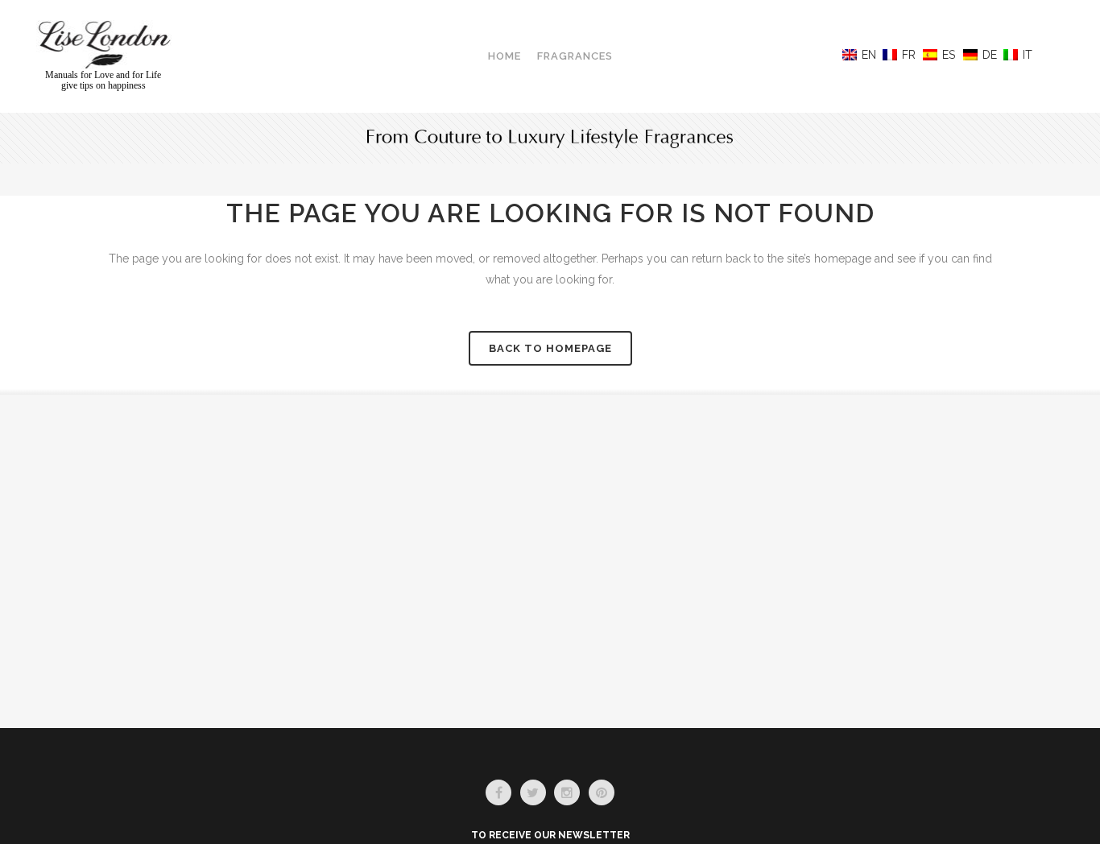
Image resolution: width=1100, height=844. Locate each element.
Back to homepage (550, 348)
